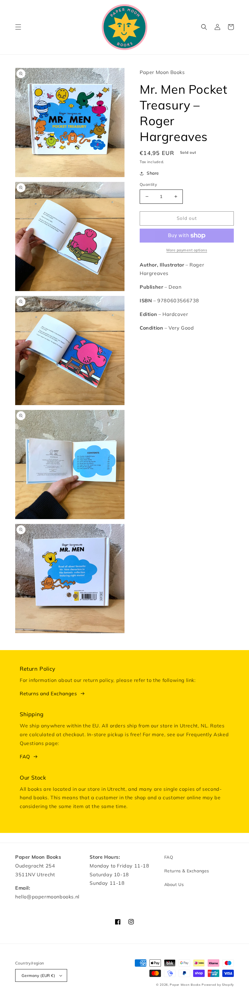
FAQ (25, 756)
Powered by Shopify (218, 985)
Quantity (148, 184)
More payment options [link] (186, 250)
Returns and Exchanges (48, 693)
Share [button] (153, 173)
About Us (174, 884)
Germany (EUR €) (38, 975)
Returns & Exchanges (186, 871)
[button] (18, 27)
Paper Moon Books (185, 985)
